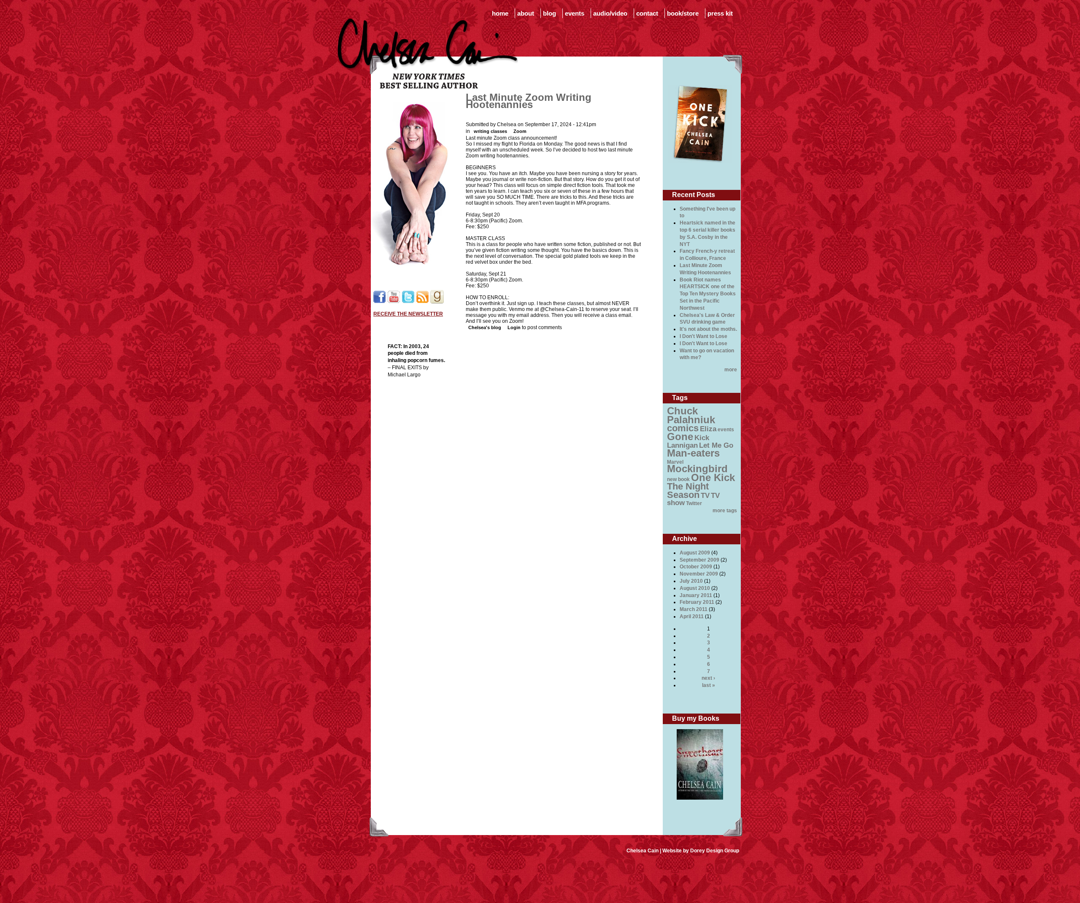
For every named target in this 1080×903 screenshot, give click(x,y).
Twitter (694, 503)
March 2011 (693, 609)
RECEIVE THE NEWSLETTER (408, 314)
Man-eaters (693, 453)
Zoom (519, 131)
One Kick (713, 477)
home (500, 13)
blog (549, 13)
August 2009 (695, 553)
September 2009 (699, 560)
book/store (683, 13)
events (574, 13)
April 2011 (692, 616)
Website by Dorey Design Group (700, 851)
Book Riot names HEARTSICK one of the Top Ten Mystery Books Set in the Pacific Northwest (708, 294)
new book (678, 479)
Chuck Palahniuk (691, 415)
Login (514, 327)
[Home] (428, 87)
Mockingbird (697, 468)
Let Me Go (716, 445)
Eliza (708, 429)
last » (708, 685)
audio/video (610, 13)
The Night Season (688, 490)
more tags (725, 511)
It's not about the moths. (708, 329)
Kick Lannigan (688, 441)
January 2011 (696, 595)
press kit (720, 13)
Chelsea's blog (484, 327)
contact (647, 13)
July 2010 (691, 581)
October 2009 (696, 567)
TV (705, 496)
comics (683, 428)
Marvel (675, 462)
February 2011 (697, 602)
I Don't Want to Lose (703, 336)
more (730, 370)
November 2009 (699, 574)
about (525, 13)
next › (708, 678)
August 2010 (695, 588)
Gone (680, 436)
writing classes (490, 131)
